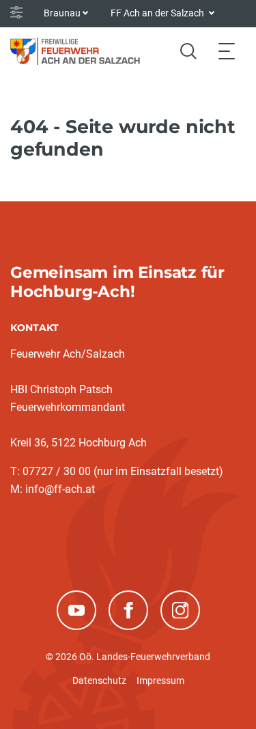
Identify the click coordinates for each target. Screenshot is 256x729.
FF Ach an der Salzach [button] (158, 13)
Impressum (160, 680)
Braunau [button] (62, 13)
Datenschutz (99, 680)
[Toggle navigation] (227, 50)
